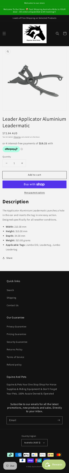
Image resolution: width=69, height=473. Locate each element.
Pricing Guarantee (16, 334)
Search (10, 290)
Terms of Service (15, 357)
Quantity (7, 156)
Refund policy (14, 364)
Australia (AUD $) (32, 442)
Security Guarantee (17, 341)
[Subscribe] (58, 420)
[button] (4, 33)
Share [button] (9, 257)
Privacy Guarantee (16, 326)
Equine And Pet (37, 466)
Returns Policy (14, 349)
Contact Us (13, 305)
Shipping (17, 137)
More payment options (34, 192)
